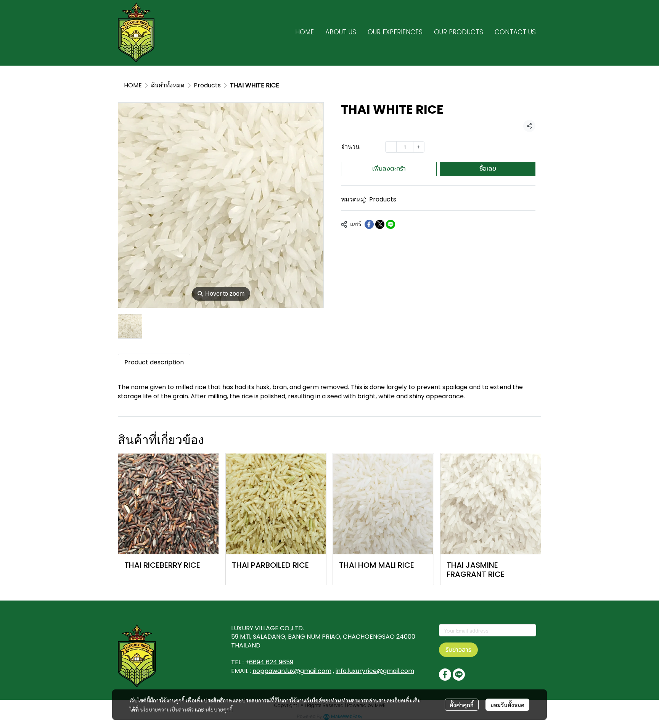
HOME (133, 85)
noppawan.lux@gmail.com (291, 671)
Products (207, 85)
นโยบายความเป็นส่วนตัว (167, 709)
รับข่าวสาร (458, 649)
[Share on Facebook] (369, 224)
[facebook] (445, 674)
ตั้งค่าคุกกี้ (462, 704)
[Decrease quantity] (391, 147)
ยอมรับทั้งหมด (507, 704)
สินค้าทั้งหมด (168, 85)
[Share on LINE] (390, 224)
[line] (459, 674)
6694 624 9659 (271, 662)
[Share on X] (379, 224)
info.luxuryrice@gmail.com (375, 671)
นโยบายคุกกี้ (219, 709)
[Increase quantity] (418, 147)
